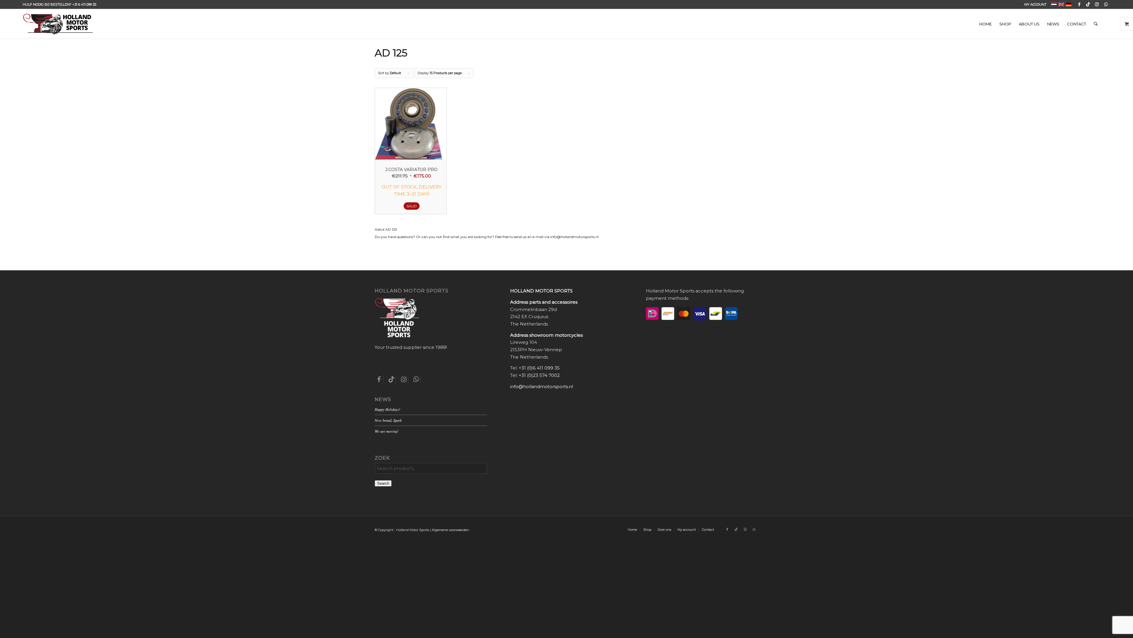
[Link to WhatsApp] (1105, 4)
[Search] (1095, 24)
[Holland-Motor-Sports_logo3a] (58, 24)
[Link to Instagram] (1097, 4)
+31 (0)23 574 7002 (539, 375)
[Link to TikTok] (1088, 4)
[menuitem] (1034, 4)
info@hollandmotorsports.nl (541, 386)
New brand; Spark (388, 420)
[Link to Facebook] (1079, 4)
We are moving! (386, 431)
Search (383, 483)
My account (1035, 4)
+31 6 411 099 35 (84, 4)
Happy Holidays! (387, 409)
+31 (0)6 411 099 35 (539, 368)
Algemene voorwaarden (450, 530)
